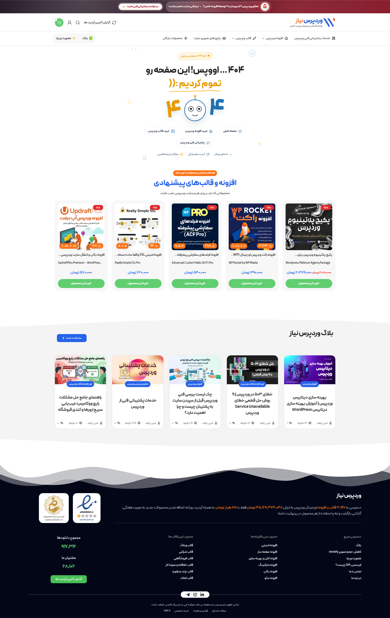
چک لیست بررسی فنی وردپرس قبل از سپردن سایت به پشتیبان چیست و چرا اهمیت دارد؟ (195, 403)
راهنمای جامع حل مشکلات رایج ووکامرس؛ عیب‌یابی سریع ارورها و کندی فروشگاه (80, 403)
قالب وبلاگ (186, 545)
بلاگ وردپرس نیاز (311, 333)
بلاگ (358, 545)
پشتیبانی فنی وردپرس (192, 142)
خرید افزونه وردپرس (196, 131)
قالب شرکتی (186, 552)
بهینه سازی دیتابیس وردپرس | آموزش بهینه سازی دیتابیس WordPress (310, 403)
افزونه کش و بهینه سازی (263, 559)
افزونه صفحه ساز (267, 552)
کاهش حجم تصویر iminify (345, 552)
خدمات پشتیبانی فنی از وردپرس (137, 404)
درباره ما (356, 578)
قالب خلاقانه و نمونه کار (179, 565)
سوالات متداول (219, 611)
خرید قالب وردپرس (159, 131)
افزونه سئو (271, 578)
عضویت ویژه (353, 559)
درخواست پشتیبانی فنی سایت (142, 7)
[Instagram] (195, 595)
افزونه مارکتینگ (267, 565)
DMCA (167, 611)
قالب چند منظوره (182, 572)
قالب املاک (186, 578)
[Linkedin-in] (202, 595)
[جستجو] (78, 22)
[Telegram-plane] (188, 595)
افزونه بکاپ (270, 572)
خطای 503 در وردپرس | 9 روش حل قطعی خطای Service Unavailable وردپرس (252, 403)
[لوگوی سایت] (312, 22)
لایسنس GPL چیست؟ (348, 565)
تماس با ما (355, 572)
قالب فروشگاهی (183, 559)
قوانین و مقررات (200, 611)
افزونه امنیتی (269, 545)
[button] (195, 110)
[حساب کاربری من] (70, 22)
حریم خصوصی (181, 611)
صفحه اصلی (230, 131)
